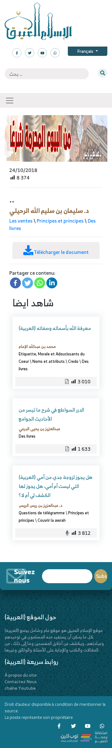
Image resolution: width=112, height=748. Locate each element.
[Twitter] (27, 282)
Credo (73, 361)
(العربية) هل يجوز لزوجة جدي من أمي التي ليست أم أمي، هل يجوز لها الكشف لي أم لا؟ (55, 486)
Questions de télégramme (42, 512)
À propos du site (21, 675)
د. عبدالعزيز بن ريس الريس (40, 505)
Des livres (27, 436)
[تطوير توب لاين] (84, 737)
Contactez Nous (21, 681)
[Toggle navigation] (9, 100)
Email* (67, 573)
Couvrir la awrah (52, 520)
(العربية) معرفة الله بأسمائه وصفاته (55, 328)
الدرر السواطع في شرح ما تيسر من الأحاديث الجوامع (51, 414)
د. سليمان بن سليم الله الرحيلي (49, 210)
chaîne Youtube (20, 688)
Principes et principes (60, 220)
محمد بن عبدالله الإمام (37, 346)
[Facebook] (15, 282)
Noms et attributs (48, 361)
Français (85, 51)
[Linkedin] (51, 282)
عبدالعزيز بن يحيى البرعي (39, 428)
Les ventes (21, 220)
